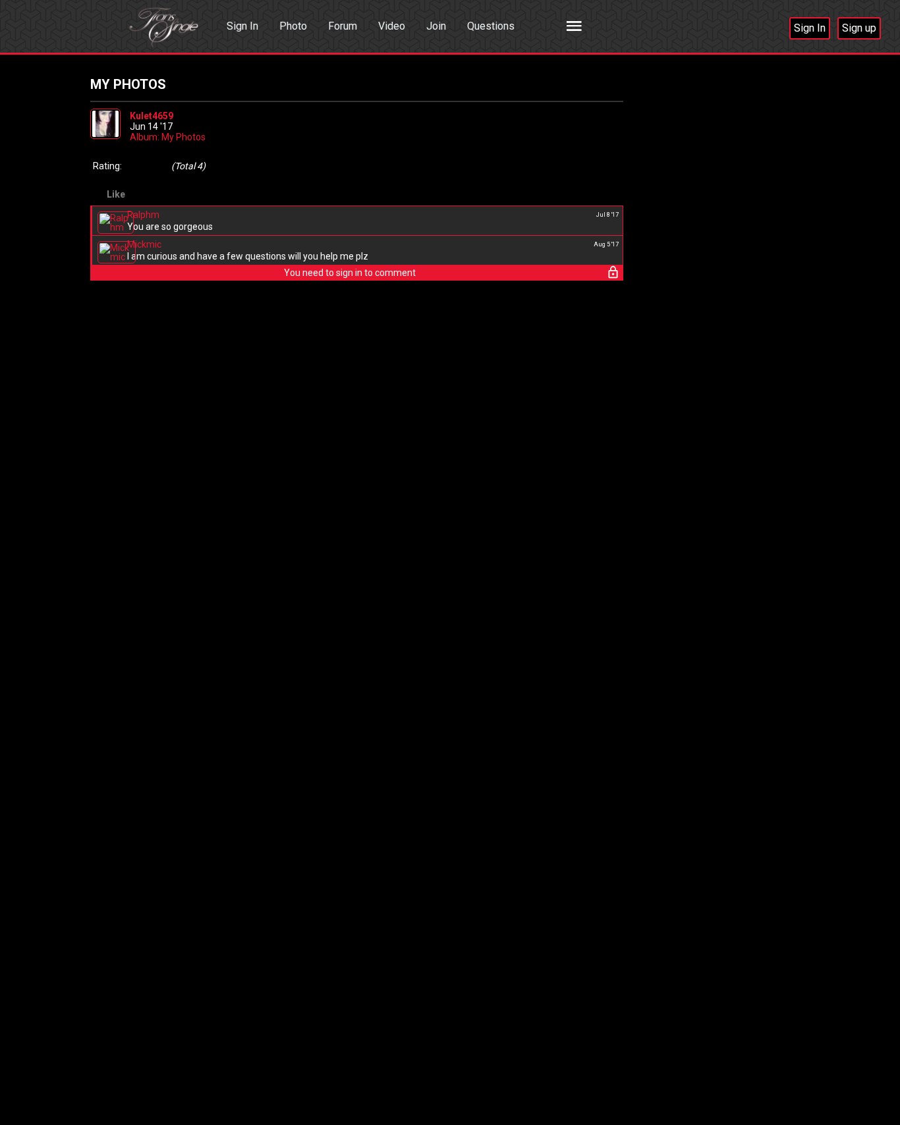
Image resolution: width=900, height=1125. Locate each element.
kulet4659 (151, 116)
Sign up (859, 28)
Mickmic (144, 244)
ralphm (143, 214)
